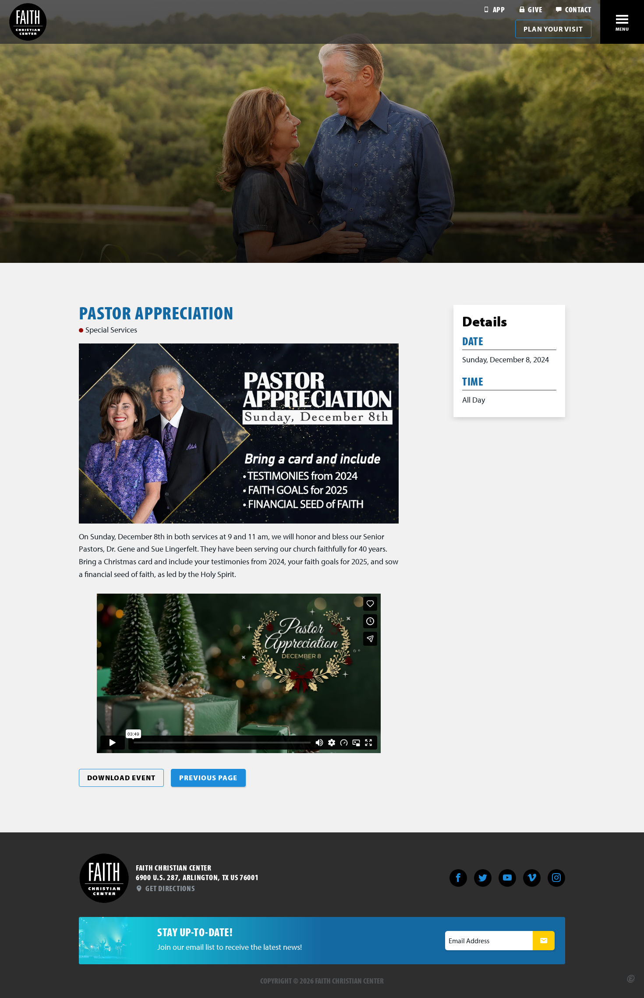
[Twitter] (483, 878)
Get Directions (169, 888)
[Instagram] (556, 878)
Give (534, 9)
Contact (577, 9)
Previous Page (208, 777)
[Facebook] (458, 878)
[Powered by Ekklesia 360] (631, 979)
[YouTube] (507, 878)
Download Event (121, 777)
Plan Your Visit (553, 29)
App (498, 9)
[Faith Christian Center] (28, 21)
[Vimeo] (532, 878)
